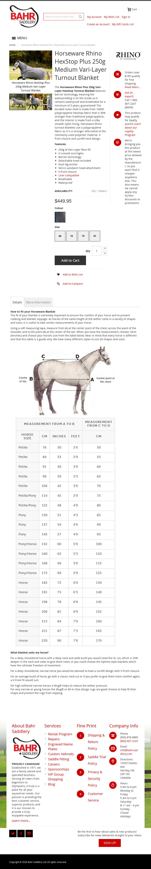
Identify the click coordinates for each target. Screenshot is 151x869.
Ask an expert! (129, 94)
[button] (34, 102)
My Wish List (111, 17)
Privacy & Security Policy (95, 778)
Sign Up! (110, 843)
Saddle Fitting (58, 759)
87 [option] (95, 236)
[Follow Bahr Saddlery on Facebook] (21, 833)
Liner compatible (68, 175)
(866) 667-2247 (129, 741)
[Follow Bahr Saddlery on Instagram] (29, 833)
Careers (54, 764)
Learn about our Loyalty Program (133, 129)
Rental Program (60, 734)
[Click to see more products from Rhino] (128, 56)
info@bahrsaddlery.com (129, 752)
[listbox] (81, 217)
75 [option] (83, 236)
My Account (94, 17)
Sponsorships (58, 769)
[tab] (17, 302)
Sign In (126, 17)
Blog (51, 784)
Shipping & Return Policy (96, 742)
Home (12, 44)
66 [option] (60, 236)
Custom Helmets (61, 754)
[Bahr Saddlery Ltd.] (24, 16)
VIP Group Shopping (56, 776)
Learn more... (21, 821)
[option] (60, 217)
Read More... (133, 87)
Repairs (54, 739)
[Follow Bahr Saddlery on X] (13, 833)
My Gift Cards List (123, 24)
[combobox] (63, 16)
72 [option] (71, 236)
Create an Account (98, 24)
